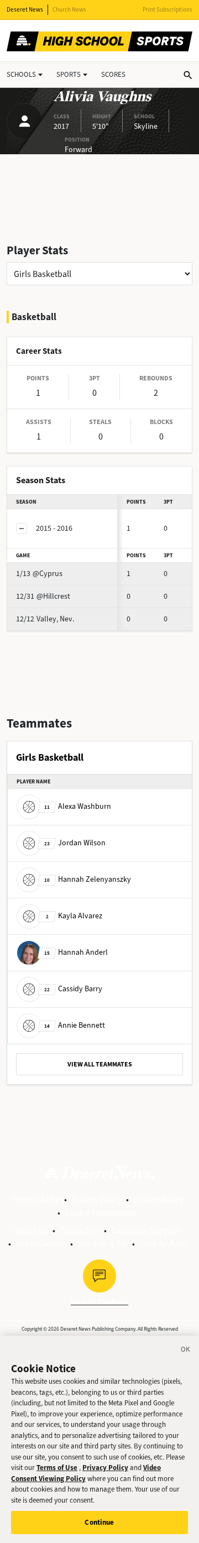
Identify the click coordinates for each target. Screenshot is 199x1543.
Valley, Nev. (45, 619)
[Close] (186, 1351)
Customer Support (145, 1230)
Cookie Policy (158, 1199)
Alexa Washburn (77, 806)
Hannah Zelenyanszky (87, 879)
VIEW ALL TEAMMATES (99, 1064)
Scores (113, 74)
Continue (99, 1522)
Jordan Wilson (75, 843)
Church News (69, 10)
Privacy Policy (96, 1199)
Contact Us (80, 1230)
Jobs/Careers (40, 1243)
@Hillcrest (43, 596)
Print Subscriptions (167, 10)
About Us (31, 1230)
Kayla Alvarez (74, 916)
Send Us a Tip (102, 1243)
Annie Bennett (74, 1025)
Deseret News (25, 10)
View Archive (162, 1243)
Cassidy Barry (73, 989)
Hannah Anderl (76, 952)
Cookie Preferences (101, 1212)
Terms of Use (36, 1199)
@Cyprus (39, 573)
